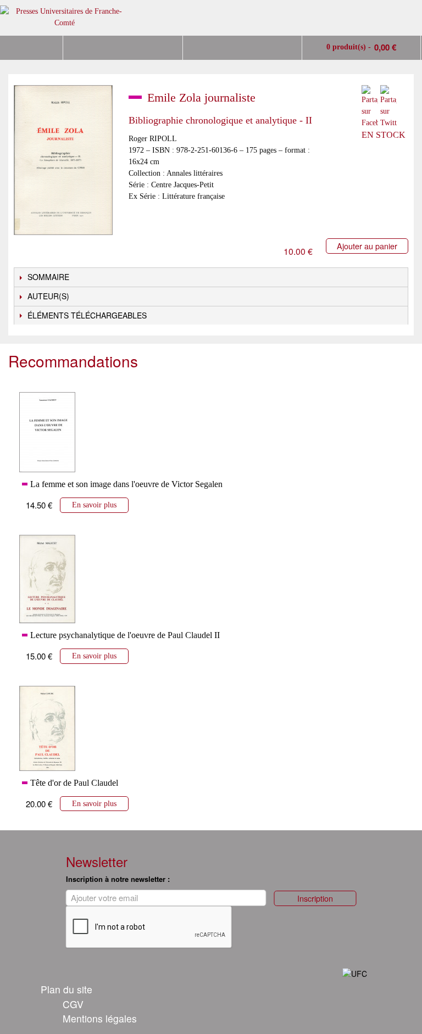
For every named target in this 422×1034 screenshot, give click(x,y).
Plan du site (66, 989)
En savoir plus (94, 504)
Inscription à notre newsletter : (118, 879)
